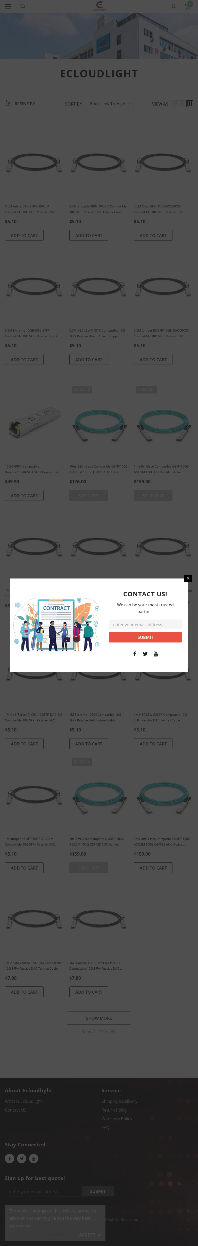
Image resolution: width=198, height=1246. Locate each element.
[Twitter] (145, 653)
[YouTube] (156, 653)
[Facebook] (135, 653)
